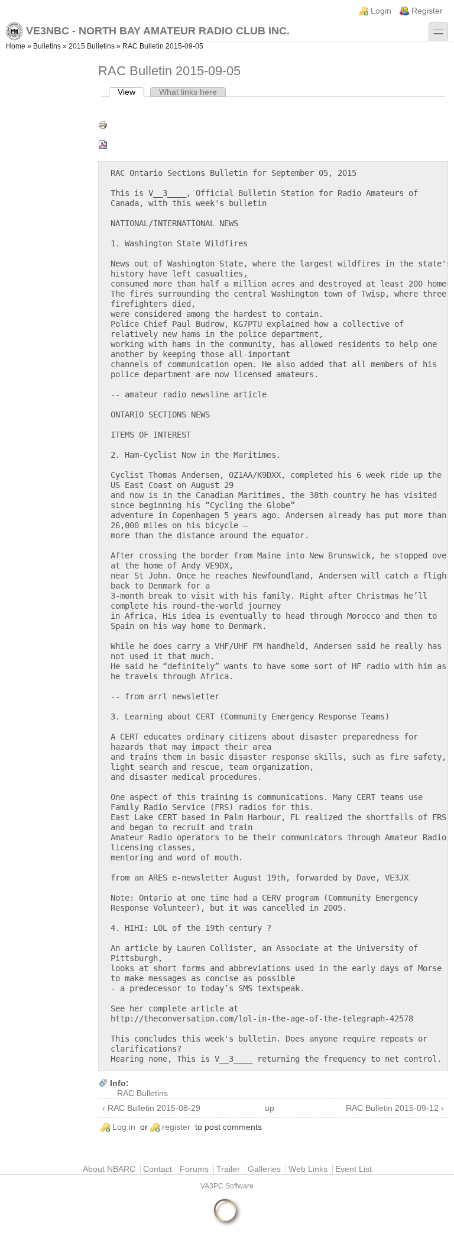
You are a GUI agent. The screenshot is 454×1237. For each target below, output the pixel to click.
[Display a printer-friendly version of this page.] (273, 125)
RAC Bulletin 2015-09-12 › (395, 1108)
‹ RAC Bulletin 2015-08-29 (151, 1108)
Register (427, 11)
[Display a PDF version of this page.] (273, 144)
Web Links (307, 1169)
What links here (188, 92)
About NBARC (109, 1169)
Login (381, 11)
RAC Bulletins (142, 1093)
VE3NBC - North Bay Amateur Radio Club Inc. (158, 31)
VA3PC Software (227, 1186)
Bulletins (47, 46)
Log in (123, 1127)
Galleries (264, 1169)
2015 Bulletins (92, 46)
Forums (194, 1169)
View (131, 92)
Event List (353, 1169)
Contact (157, 1169)
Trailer (228, 1169)
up (269, 1108)
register (176, 1127)
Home (15, 46)
